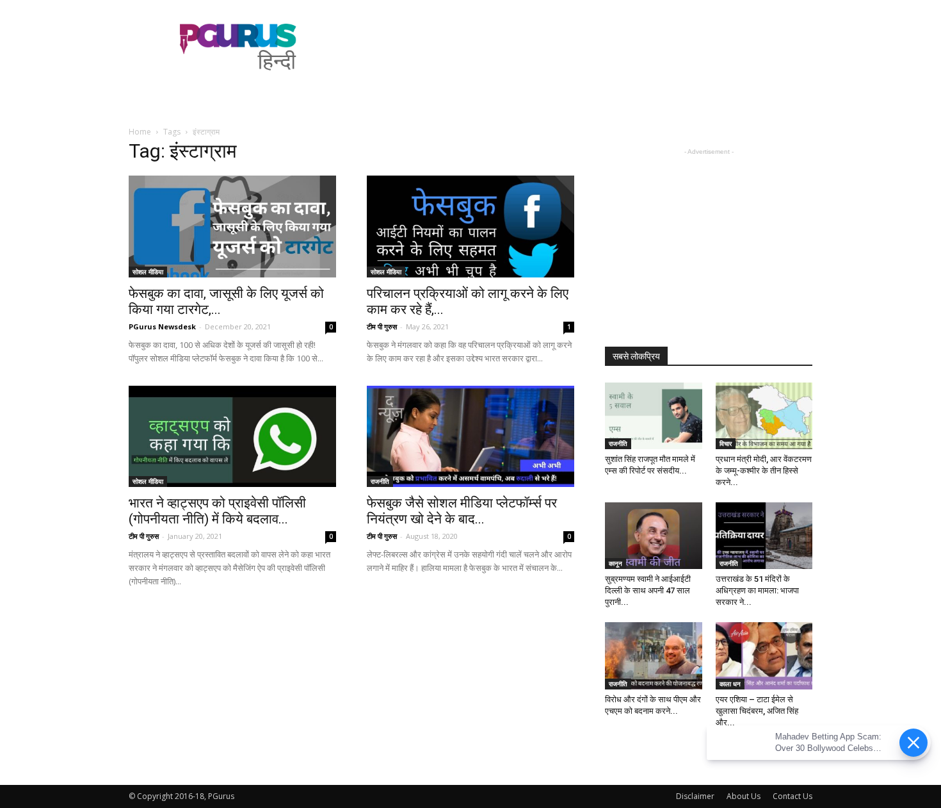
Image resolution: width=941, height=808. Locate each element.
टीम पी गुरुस (382, 326)
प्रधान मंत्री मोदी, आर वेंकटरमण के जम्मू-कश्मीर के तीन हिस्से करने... (764, 470)
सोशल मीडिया (148, 271)
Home (140, 131)
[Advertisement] (579, 47)
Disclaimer (695, 796)
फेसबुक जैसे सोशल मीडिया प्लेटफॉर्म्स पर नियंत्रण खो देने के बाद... (462, 511)
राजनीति (380, 481)
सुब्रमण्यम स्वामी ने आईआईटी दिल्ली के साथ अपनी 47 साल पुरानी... (648, 590)
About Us (743, 796)
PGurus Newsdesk (162, 326)
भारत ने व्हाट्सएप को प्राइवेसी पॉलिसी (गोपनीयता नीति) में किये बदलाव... (217, 511)
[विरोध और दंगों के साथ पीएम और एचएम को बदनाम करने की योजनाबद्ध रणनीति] (653, 655)
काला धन (730, 683)
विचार (726, 443)
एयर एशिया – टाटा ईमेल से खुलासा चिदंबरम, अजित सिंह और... (757, 711)
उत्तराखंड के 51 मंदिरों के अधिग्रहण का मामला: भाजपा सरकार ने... (757, 590)
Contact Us (792, 796)
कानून (615, 563)
